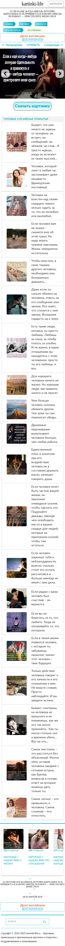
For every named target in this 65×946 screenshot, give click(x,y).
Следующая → (53, 45)
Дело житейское (32, 40)
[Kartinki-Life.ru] (32, 4)
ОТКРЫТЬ (33, 45)
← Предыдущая (12, 45)
